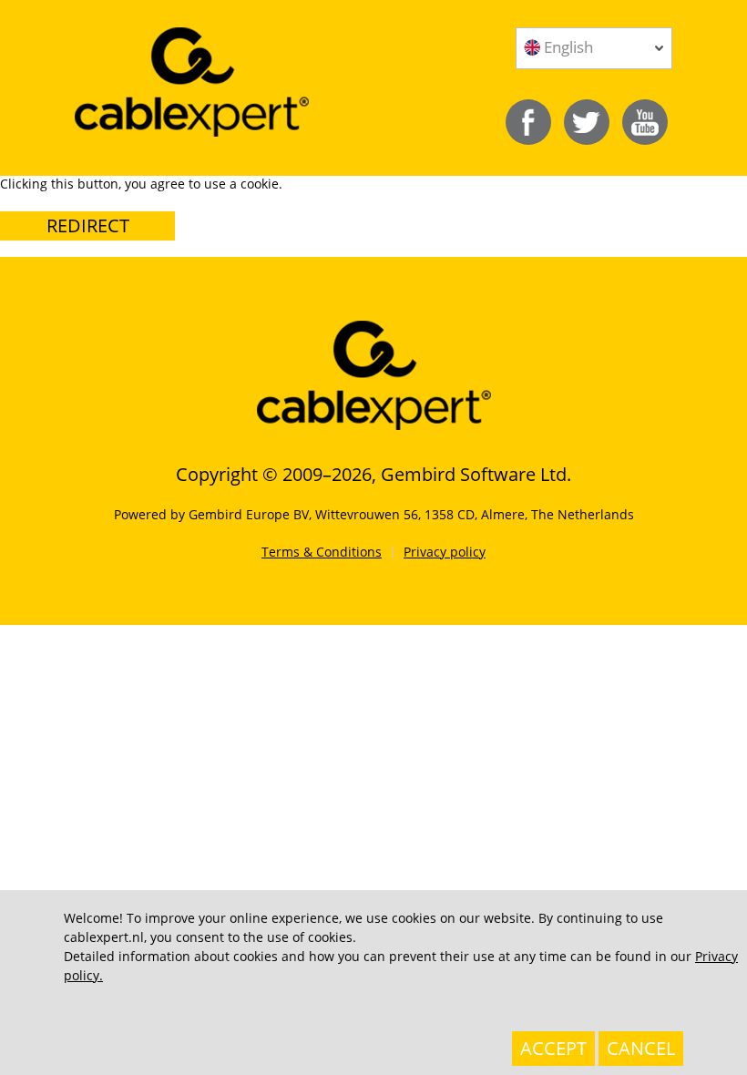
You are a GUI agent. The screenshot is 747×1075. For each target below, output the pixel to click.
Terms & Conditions (321, 551)
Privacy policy (445, 551)
